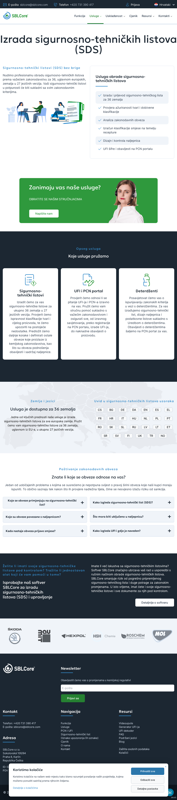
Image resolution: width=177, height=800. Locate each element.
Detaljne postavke (147, 788)
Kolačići (123, 752)
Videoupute (126, 723)
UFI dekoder (126, 730)
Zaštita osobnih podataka (134, 749)
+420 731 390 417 (82, 4)
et (168, 427)
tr (151, 435)
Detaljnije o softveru (154, 602)
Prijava (135, 4)
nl (145, 418)
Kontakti (164, 16)
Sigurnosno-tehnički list (75, 734)
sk (111, 427)
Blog (121, 741)
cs (100, 410)
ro (100, 427)
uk (140, 435)
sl (122, 427)
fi (128, 435)
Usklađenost (114, 16)
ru (134, 427)
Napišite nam (44, 213)
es (157, 410)
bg (111, 410)
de (123, 410)
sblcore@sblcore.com (34, 4)
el (168, 410)
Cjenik (65, 741)
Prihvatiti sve (147, 771)
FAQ (121, 734)
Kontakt (65, 749)
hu (134, 418)
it (123, 418)
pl (157, 418)
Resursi (147, 16)
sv (117, 435)
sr (105, 435)
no (163, 435)
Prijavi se (73, 698)
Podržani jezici (128, 738)
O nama (65, 745)
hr (111, 418)
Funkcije (66, 723)
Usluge (94, 16)
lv (145, 427)
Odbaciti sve (147, 780)
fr (99, 418)
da (134, 410)
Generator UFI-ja (129, 727)
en (145, 410)
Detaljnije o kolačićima (25, 788)
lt (157, 427)
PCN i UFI (67, 730)
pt (168, 418)
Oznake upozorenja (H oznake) (79, 738)
